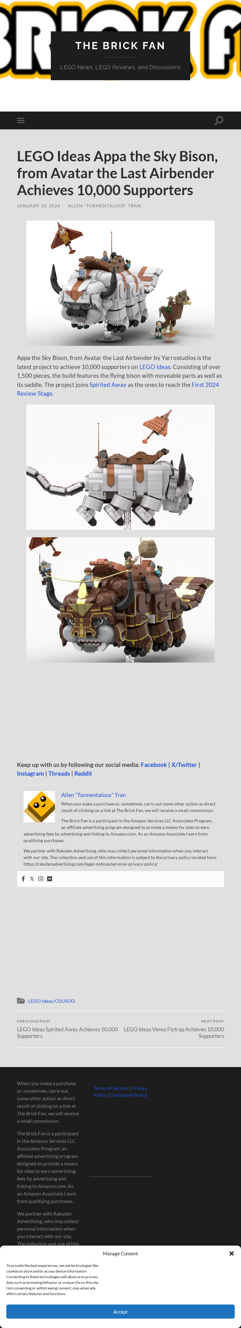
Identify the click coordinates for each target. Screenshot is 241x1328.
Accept (120, 1312)
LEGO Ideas (154, 366)
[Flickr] (49, 879)
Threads (59, 773)
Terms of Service (111, 1088)
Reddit (83, 773)
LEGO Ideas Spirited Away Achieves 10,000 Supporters (67, 1029)
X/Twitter (184, 764)
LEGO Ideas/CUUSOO (51, 1001)
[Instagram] (41, 879)
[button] (231, 1253)
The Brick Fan (120, 45)
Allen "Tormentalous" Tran (104, 205)
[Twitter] (32, 879)
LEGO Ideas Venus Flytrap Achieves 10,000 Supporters (174, 1029)
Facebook (154, 764)
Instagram (30, 773)
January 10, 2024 (38, 205)
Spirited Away (107, 384)
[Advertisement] (120, 714)
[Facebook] (23, 879)
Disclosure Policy (128, 1095)
